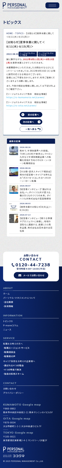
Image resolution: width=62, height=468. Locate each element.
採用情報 (8, 306)
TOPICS (19, 33)
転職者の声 (9, 356)
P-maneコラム (10, 325)
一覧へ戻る (31, 129)
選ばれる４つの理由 (14, 365)
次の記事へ (28, 121)
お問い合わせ (9, 388)
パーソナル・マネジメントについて (19, 297)
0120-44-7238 (32, 265)
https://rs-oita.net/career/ (21, 105)
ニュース (7, 329)
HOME (9, 33)
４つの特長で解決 (12, 369)
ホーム (6, 293)
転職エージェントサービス (17, 347)
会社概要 (8, 301)
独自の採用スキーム (14, 373)
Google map (31, 404)
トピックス (8, 321)
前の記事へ (33, 114)
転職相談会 (9, 352)
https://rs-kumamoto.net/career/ (25, 97)
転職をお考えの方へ (13, 343)
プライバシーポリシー (13, 392)
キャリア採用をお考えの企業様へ (19, 361)
